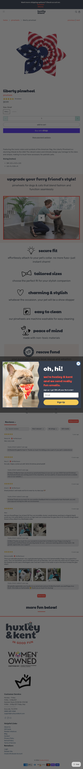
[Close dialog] (78, 363)
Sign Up (61, 402)
